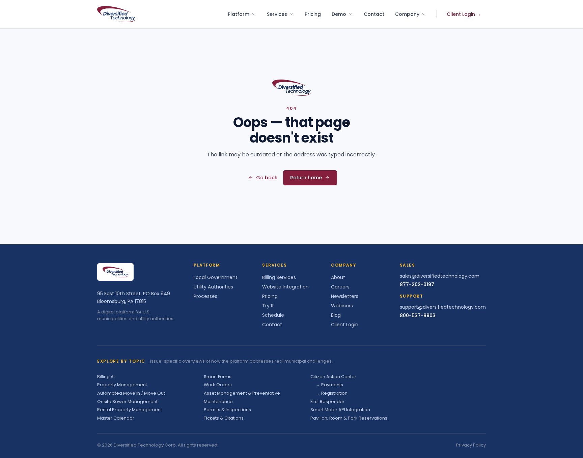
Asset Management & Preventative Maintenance (242, 397)
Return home (306, 177)
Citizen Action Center (333, 376)
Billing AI (106, 376)
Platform (238, 14)
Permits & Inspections (227, 409)
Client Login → (464, 14)
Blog (336, 315)
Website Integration (285, 286)
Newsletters (344, 296)
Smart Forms (217, 376)
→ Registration (332, 393)
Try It (268, 305)
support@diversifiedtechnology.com (443, 307)
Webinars (342, 305)
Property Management (122, 384)
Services (277, 14)
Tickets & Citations (224, 418)
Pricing (313, 14)
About (338, 277)
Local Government (216, 277)
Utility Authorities (213, 286)
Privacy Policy (471, 445)
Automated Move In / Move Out (131, 393)
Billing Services (279, 277)
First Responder (327, 401)
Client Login (344, 324)
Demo (339, 14)
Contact (374, 14)
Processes (205, 296)
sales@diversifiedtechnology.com (439, 276)
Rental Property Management (129, 409)
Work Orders (218, 384)
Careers (340, 286)
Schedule (273, 315)
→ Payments (329, 384)
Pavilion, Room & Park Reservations (348, 418)
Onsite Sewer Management (127, 401)
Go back (266, 177)
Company (407, 14)
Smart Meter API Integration (340, 409)
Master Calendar (115, 418)
